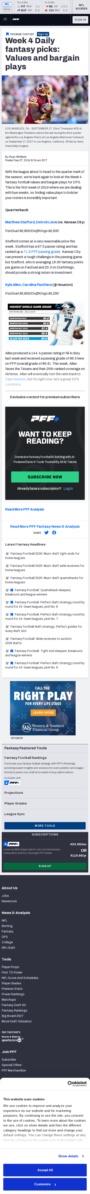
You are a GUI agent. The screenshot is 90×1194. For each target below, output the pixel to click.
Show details (68, 1156)
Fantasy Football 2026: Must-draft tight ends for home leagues (42, 556)
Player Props (10, 967)
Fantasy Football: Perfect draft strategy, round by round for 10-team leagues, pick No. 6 (45, 665)
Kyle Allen (13, 285)
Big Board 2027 (13, 1016)
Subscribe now (45, 477)
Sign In (80, 19)
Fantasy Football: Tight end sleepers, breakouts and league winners (44, 653)
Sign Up (43, 34)
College (7, 942)
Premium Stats (12, 988)
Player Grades (11, 983)
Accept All (45, 1170)
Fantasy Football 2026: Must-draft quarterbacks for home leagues (44, 580)
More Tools (45, 825)
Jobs (5, 895)
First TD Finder (12, 972)
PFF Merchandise (14, 1070)
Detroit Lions (46, 222)
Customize (42, 1184)
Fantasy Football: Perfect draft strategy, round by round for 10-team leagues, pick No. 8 (45, 604)
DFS (5, 937)
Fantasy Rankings (14, 1010)
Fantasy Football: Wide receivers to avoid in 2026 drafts (38, 641)
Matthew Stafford (20, 222)
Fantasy (7, 931)
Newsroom (9, 901)
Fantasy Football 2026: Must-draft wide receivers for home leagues (44, 568)
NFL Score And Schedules (20, 978)
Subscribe (9, 1059)
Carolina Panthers (37, 285)
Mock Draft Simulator (17, 1021)
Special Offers (12, 1065)
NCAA (7, 9)
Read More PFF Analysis (24, 509)
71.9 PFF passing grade (41, 252)
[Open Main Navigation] (5, 19)
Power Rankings (13, 994)
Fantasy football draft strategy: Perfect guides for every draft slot (43, 629)
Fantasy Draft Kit (14, 1005)
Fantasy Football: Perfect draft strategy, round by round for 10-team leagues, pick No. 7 (45, 616)
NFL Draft (8, 947)
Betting (7, 926)
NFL (7, 4)
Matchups (9, 999)
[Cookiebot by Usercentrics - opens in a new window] (67, 1084)
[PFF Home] (15, 20)
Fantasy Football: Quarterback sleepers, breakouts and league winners (38, 592)
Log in (68, 488)
